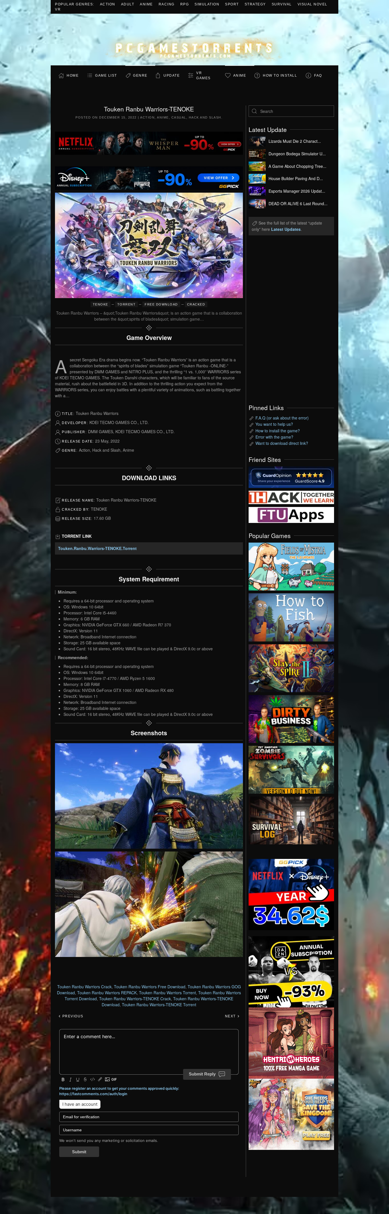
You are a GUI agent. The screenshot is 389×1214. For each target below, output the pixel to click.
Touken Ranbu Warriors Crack (84, 986)
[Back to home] (194, 39)
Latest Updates (286, 229)
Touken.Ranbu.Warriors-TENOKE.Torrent (97, 548)
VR (58, 9)
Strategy (255, 4)
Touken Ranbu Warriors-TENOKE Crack (135, 998)
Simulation (207, 4)
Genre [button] (140, 76)
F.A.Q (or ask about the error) (282, 418)
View (291, 565)
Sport (232, 4)
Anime (146, 4)
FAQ (318, 76)
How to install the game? (277, 430)
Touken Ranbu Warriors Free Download (149, 986)
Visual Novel (312, 4)
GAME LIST (106, 76)
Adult (127, 4)
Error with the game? (274, 437)
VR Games (203, 75)
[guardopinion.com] (291, 476)
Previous (72, 1016)
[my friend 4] (291, 514)
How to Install (280, 76)
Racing (167, 4)
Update (171, 76)
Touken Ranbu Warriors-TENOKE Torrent (159, 1004)
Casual (178, 117)
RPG (184, 4)
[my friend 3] (291, 497)
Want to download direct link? (281, 443)
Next (231, 1016)
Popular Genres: (74, 4)
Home (73, 76)
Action (107, 4)
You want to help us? (274, 424)
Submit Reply (202, 1074)
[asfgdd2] (291, 1042)
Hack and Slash (205, 117)
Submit (79, 1151)
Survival (282, 4)
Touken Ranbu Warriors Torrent (167, 992)
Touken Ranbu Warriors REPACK (107, 992)
